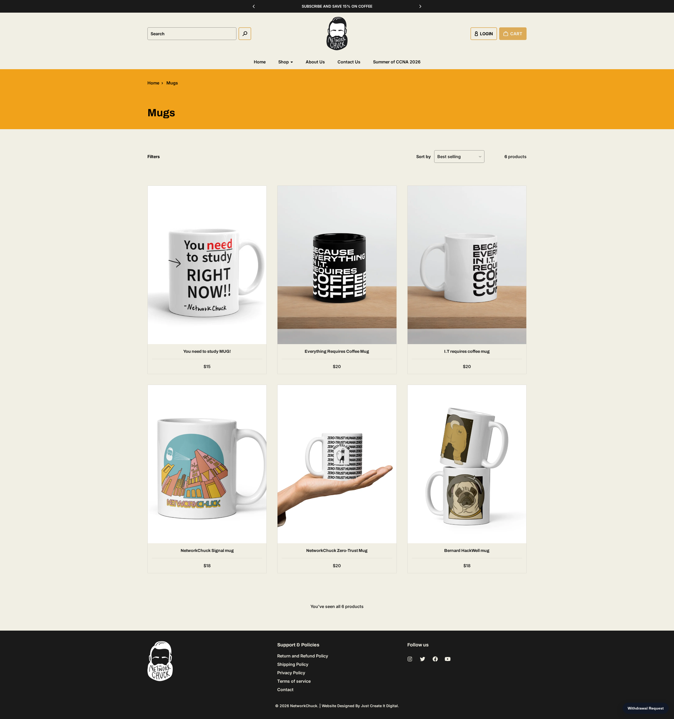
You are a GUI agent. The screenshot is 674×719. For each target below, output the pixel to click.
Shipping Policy (292, 664)
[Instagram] (410, 659)
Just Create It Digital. (380, 705)
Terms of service (294, 681)
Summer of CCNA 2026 (396, 61)
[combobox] (191, 33)
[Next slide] (420, 6)
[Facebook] (435, 659)
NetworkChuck (303, 705)
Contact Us (349, 61)
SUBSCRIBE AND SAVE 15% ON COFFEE (337, 6)
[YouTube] (448, 659)
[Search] (245, 33)
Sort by (423, 156)
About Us (315, 61)
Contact (285, 689)
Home (260, 61)
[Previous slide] (253, 6)
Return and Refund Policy (302, 655)
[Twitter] (422, 659)
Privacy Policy (291, 672)
